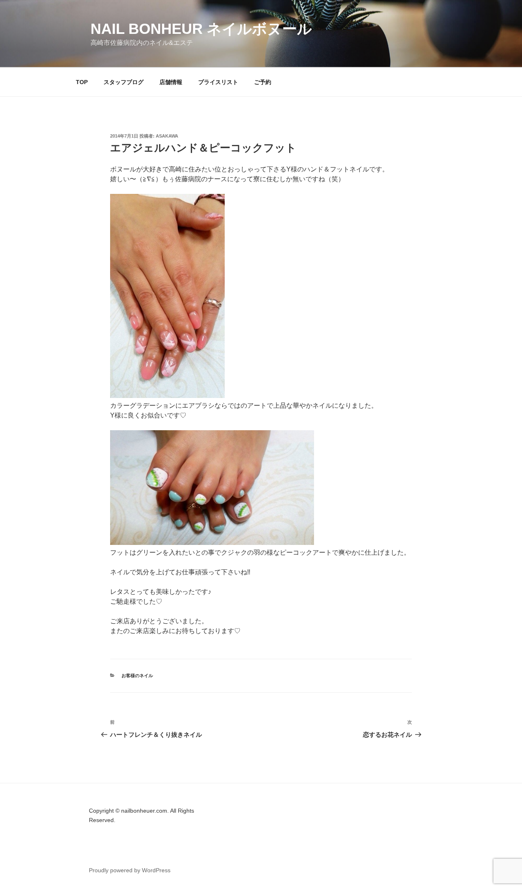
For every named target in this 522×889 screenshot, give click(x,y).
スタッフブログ (124, 82)
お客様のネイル (137, 675)
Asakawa (167, 135)
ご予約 (262, 82)
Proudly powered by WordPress (129, 870)
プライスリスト (218, 82)
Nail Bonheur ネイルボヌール (201, 28)
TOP (82, 82)
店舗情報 (170, 82)
